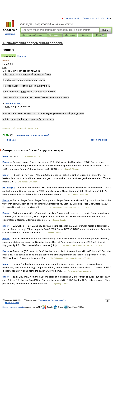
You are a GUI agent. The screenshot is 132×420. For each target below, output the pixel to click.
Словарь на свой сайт (93, 18)
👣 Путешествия (12, 302)
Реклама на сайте (58, 300)
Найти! (105, 30)
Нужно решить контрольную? (32, 135)
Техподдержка (44, 300)
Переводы (70, 35)
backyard (12, 139)
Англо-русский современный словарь (33, 35)
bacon (5, 156)
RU (108, 18)
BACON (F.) (8, 187)
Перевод (22, 56)
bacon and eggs (99, 139)
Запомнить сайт (72, 18)
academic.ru (10, 34)
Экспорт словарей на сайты (13, 307)
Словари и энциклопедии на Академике (47, 24)
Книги (85, 35)
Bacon (5, 162)
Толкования (54, 35)
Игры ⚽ (100, 35)
